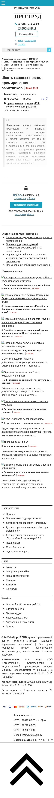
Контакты (11, 567)
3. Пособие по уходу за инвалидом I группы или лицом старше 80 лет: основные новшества (25, 332)
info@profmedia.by (32, 735)
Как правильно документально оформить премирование (29, 239)
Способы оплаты (15, 547)
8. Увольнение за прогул (14, 445)
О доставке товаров (17, 551)
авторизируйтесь (24, 214)
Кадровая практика (16, 617)
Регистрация (30, 40)
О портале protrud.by (17, 571)
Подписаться (13, 542)
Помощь (10, 514)
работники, (10, 110)
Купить (10, 626)
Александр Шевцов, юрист (21, 94)
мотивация (22, 110)
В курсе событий (15, 609)
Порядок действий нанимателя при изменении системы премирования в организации (26, 258)
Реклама (11, 580)
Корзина (21, 44)
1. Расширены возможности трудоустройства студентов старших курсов (26, 287)
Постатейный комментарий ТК (23, 604)
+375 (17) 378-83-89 (24, 720)
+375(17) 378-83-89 (28, 24)
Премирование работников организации (28, 265)
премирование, (15, 103)
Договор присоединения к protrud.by (26, 522)
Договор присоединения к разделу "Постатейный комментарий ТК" (25, 536)
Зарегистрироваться (26, 204)
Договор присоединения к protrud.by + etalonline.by (27, 528)
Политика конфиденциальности (23, 518)
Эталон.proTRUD (26, 33)
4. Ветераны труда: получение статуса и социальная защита (22, 352)
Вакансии (11, 589)
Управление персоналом (20, 622)
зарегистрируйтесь (24, 198)
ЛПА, (37, 103)
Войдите (18, 195)
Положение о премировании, (20, 106)
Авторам (11, 584)
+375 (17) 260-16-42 (24, 730)
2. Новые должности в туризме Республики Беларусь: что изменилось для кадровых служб (25, 308)
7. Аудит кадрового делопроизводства (22, 423)
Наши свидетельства (17, 575)
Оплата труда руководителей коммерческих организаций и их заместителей (24, 247)
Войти (20, 40)
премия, (29, 103)
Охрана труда (13, 613)
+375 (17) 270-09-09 (24, 725)
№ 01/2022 (12, 98)
